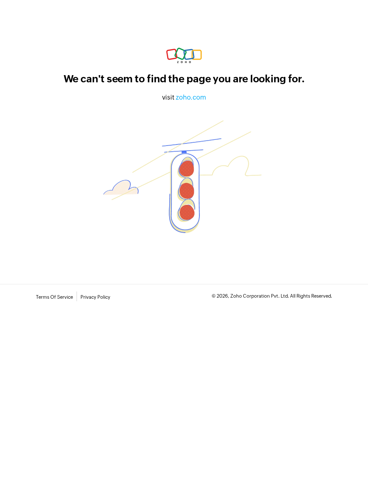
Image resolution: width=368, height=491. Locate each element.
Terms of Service (54, 297)
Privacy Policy (95, 297)
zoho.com (191, 97)
